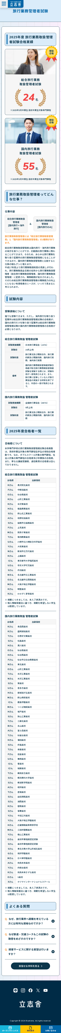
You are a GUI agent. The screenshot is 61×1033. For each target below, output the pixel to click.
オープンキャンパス (10, 1030)
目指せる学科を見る (29, 965)
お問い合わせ (50, 1030)
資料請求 (30, 1030)
